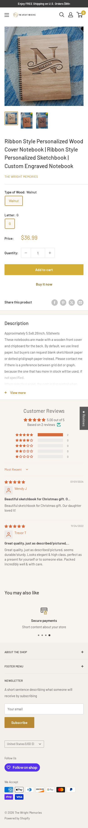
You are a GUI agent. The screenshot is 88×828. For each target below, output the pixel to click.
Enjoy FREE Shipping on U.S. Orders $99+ (44, 3)
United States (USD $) (20, 744)
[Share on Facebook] (54, 302)
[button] (25, 434)
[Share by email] (80, 302)
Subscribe (19, 722)
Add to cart (44, 269)
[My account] (70, 14)
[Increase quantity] (50, 253)
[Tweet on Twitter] (72, 302)
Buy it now (44, 284)
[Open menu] (7, 15)
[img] (15, 482)
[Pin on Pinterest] (63, 302)
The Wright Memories (21, 176)
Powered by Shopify (17, 818)
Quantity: (11, 253)
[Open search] (61, 14)
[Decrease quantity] (26, 253)
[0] (80, 14)
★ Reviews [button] (84, 418)
